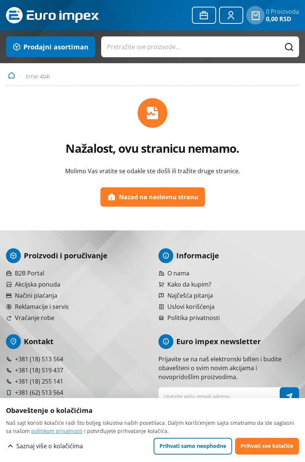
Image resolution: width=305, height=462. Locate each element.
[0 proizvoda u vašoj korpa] (255, 15)
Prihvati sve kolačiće (267, 445)
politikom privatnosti (57, 430)
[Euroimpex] (52, 15)
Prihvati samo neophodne (193, 445)
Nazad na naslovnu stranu (158, 197)
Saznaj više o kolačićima (49, 446)
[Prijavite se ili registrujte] (231, 15)
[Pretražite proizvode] (289, 46)
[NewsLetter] (289, 396)
